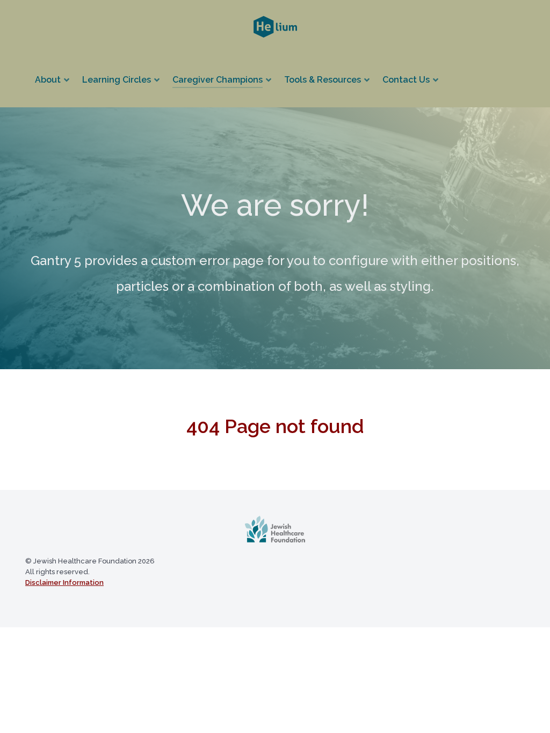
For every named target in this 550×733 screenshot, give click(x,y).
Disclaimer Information (64, 582)
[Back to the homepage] (275, 529)
